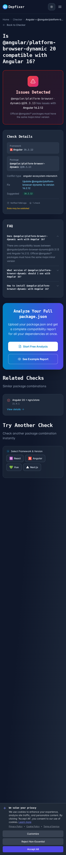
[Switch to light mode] (51, 6)
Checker (17, 19)
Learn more (25, 822)
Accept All (33, 849)
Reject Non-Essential (33, 841)
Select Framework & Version (26, 451)
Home (6, 19)
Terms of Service (51, 826)
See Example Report (35, 359)
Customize (33, 833)
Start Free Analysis (35, 346)
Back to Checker (16, 24)
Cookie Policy (33, 826)
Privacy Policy (16, 826)
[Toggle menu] (60, 6)
